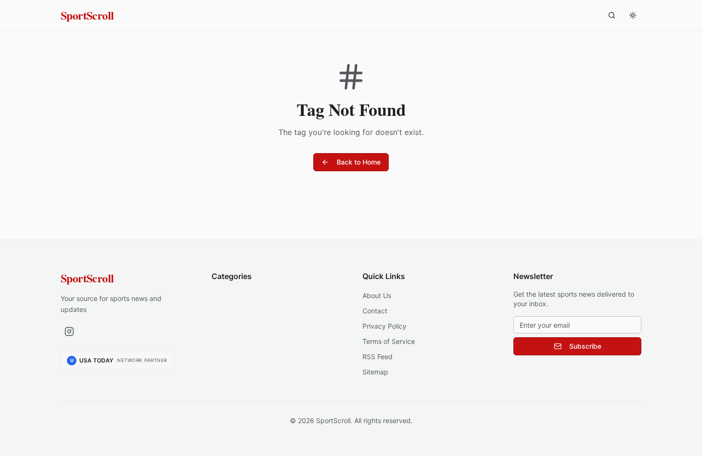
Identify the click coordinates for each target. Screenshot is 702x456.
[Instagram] (69, 331)
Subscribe (585, 346)
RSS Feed (377, 356)
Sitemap (375, 372)
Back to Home (359, 162)
